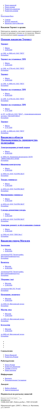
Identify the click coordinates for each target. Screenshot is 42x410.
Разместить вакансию (12, 9)
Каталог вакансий (11, 21)
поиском (21, 35)
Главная (7, 19)
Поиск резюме (10, 7)
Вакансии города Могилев (14, 23)
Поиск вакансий (10, 5)
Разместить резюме (11, 11)
